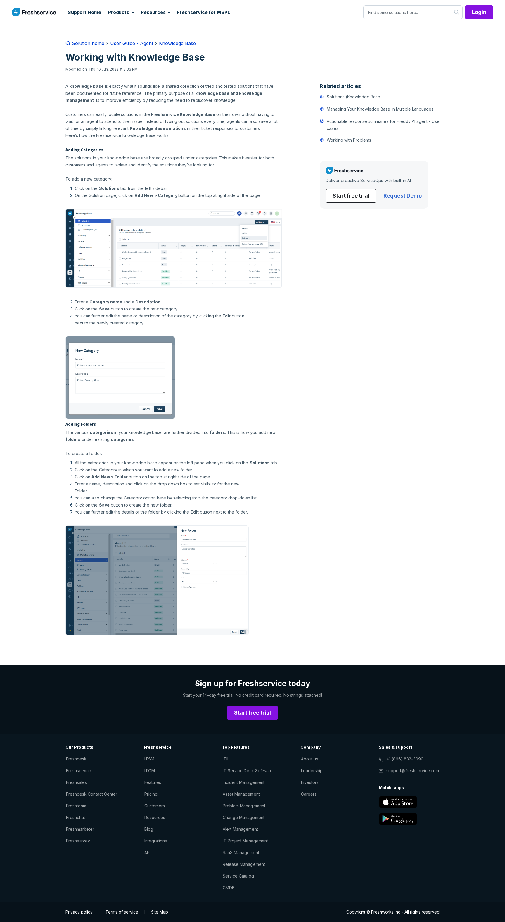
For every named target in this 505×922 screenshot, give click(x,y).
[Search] (457, 12)
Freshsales (76, 782)
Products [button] (119, 12)
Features (152, 782)
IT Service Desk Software (248, 770)
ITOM (149, 770)
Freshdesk (76, 758)
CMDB (229, 887)
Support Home (84, 12)
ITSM (149, 758)
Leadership (312, 770)
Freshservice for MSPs (203, 12)
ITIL (226, 758)
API (147, 852)
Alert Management (240, 829)
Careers (309, 793)
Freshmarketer (80, 829)
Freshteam (76, 805)
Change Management (243, 817)
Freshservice (78, 770)
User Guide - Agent (131, 43)
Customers (154, 805)
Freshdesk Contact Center (91, 793)
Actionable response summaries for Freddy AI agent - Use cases (383, 125)
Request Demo (402, 196)
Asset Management (241, 793)
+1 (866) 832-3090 (404, 758)
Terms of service (122, 911)
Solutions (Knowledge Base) (354, 96)
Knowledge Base (177, 43)
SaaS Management (241, 852)
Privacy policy (79, 911)
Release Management (244, 864)
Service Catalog (238, 875)
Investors (310, 782)
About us (309, 758)
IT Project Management (245, 840)
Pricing (151, 793)
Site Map (159, 911)
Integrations (155, 840)
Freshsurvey (78, 840)
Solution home (87, 43)
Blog (148, 829)
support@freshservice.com (412, 770)
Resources (154, 817)
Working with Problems (349, 140)
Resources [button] (154, 12)
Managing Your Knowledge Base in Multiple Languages (380, 109)
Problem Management (244, 805)
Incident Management (243, 782)
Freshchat (75, 817)
